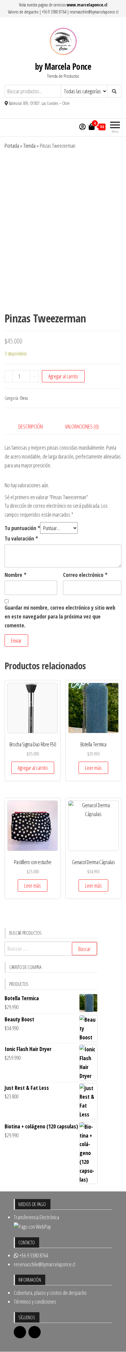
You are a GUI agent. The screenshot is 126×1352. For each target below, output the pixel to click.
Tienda (29, 145)
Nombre (15, 574)
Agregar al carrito (63, 376)
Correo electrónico (85, 574)
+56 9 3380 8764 (54, 12)
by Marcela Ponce (63, 66)
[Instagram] (34, 1332)
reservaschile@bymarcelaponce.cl (94, 12)
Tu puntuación (22, 528)
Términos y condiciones (35, 1301)
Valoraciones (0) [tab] (82, 426)
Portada (12, 145)
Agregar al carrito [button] (33, 767)
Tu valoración (21, 538)
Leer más (93, 767)
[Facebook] (20, 1332)
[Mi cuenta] (82, 126)
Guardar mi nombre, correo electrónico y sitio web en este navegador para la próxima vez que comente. (60, 616)
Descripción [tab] (30, 426)
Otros (24, 398)
